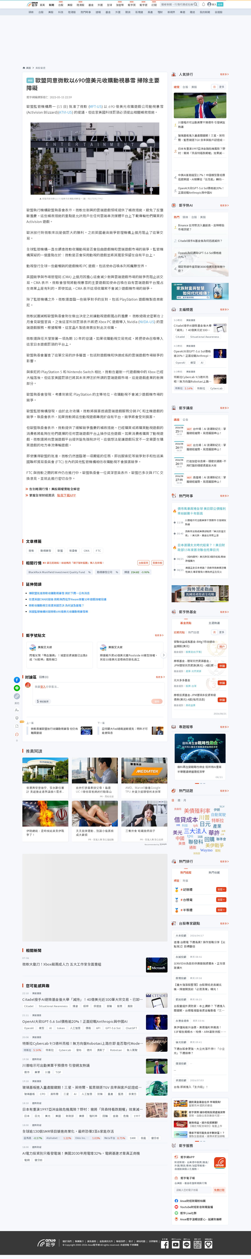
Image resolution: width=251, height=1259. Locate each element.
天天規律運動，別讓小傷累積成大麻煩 (95, 833)
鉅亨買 (132, 5)
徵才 (131, 1241)
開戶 (222, 646)
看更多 (158, 635)
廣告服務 (91, 1241)
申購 (222, 666)
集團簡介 (79, 1241)
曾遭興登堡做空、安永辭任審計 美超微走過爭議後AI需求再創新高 (45, 790)
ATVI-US (65, 112)
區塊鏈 (139, 12)
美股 (70, 5)
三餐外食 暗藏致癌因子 (140, 831)
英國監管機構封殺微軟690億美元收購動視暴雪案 (58, 611)
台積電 (188, 899)
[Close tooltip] (45, 734)
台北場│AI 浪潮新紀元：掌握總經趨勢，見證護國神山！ (206, 447)
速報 (98, 12)
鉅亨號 (143, 5)
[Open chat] (17, 734)
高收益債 (190, 705)
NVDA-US (147, 321)
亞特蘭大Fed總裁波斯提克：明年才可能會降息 (125, 731)
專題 (182, 12)
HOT (189, 429)
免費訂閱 (219, 1190)
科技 (60, 12)
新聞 (51, 5)
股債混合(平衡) (194, 652)
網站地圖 (140, 1241)
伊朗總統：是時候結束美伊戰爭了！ (45, 833)
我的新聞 (205, 12)
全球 (109, 5)
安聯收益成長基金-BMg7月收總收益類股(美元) (194, 644)
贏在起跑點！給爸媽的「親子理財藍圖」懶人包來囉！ (75, 562)
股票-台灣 (191, 686)
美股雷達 (40, 67)
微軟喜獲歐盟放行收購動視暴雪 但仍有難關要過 (54, 731)
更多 (221, 87)
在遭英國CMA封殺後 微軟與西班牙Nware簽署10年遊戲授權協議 (67, 599)
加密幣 (120, 5)
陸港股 (80, 5)
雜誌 (192, 12)
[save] (17, 726)
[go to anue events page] (203, 4)
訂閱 (154, 5)
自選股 (218, 12)
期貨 (127, 12)
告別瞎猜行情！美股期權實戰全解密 (54, 489)
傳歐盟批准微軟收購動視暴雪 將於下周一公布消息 (59, 593)
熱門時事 (86, 12)
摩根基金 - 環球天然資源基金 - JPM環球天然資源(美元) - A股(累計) (194, 663)
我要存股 (157, 562)
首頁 (42, 5)
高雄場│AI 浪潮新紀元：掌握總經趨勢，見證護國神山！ (206, 479)
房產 (150, 12)
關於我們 (67, 1241)
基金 (91, 5)
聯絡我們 (120, 1241)
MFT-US (95, 106)
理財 (160, 12)
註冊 (220, 4)
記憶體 (188, 889)
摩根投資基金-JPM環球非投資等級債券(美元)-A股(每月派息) (195, 697)
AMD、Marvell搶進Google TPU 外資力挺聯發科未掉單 (143, 790)
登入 (214, 4)
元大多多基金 (182, 680)
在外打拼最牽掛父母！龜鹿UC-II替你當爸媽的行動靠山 (94, 790)
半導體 (188, 910)
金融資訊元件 (106, 1241)
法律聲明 (153, 1241)
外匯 (100, 5)
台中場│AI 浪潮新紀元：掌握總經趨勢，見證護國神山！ (206, 431)
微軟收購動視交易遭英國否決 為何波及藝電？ (56, 605)
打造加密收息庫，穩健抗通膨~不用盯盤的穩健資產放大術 (206, 463)
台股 (60, 5)
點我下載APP (66, 495)
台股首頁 (143, 562)
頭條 (31, 12)
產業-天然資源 (193, 671)
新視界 (171, 12)
